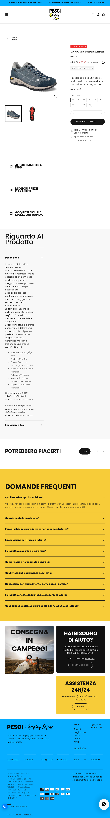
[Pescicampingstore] (30, 727)
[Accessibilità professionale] (5, 806)
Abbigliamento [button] (47, 759)
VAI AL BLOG (80, 748)
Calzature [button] (62, 759)
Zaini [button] (76, 759)
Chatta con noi (80, 665)
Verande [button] (95, 759)
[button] (7, 14)
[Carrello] (103, 14)
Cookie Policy (26, 814)
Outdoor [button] (28, 759)
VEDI (85, 451)
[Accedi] (98, 14)
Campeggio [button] (13, 759)
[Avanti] (103, 451)
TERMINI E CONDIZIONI (17, 806)
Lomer (73, 57)
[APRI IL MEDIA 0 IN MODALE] (55, 96)
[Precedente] (97, 451)
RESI (9, 803)
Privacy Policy (13, 814)
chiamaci (81, 706)
